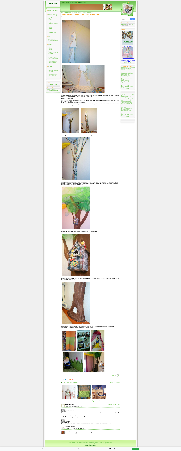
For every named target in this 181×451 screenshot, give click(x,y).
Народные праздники (53, 74)
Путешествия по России (53, 59)
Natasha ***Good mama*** (114, 375)
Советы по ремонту (52, 13)
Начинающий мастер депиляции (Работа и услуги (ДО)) (126, 109)
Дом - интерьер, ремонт (53, 10)
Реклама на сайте (53, 84)
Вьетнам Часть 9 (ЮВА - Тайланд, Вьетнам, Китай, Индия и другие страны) (127, 86)
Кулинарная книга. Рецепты (54, 15)
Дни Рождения (51, 71)
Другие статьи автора (115, 382)
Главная (63, 2)
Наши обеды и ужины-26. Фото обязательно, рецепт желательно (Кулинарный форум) (127, 73)
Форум (71, 2)
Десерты (50, 29)
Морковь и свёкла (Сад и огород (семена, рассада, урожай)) (126, 82)
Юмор (49, 65)
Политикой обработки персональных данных (120, 448)
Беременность (98, 441)
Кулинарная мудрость (53, 32)
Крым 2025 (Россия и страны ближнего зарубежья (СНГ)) (126, 71)
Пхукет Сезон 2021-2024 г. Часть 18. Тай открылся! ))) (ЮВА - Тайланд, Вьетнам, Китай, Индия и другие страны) (127, 78)
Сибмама (67, 2)
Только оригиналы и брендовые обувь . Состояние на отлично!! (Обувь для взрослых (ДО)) (126, 103)
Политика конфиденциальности (90, 445)
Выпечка (50, 27)
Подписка (75, 2)
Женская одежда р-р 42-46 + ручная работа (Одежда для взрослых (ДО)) (127, 94)
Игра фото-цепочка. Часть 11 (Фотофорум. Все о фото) (126, 81)
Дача (49, 36)
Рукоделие (50, 44)
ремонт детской (70, 382)
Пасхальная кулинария (53, 70)
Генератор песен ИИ (53, 76)
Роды (103, 441)
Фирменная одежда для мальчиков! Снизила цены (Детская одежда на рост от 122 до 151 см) (127, 114)
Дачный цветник (52, 39)
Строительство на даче (53, 40)
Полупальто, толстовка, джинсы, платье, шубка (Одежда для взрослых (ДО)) (126, 96)
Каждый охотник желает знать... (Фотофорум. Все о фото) (126, 69)
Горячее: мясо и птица (53, 23)
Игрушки (50, 49)
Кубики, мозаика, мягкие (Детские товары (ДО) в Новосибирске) (127, 101)
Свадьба (50, 67)
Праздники (50, 66)
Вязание (50, 48)
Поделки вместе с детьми (54, 45)
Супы (50, 22)
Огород (50, 37)
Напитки (50, 28)
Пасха (50, 69)
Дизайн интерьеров (52, 11)
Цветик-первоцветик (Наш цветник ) (127, 68)
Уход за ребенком (107, 441)
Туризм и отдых (51, 50)
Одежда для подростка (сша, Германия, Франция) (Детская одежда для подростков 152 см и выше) (127, 111)
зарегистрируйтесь (96, 437)
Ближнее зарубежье (53, 61)
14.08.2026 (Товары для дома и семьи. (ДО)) (126, 107)
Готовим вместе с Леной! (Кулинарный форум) (125, 75)
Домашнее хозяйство (52, 14)
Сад (49, 41)
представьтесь (88, 437)
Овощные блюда (52, 26)
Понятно (136, 448)
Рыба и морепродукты (53, 24)
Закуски (50, 19)
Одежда (50, 47)
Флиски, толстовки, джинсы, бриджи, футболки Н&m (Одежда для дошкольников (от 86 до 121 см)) (127, 99)
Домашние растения (52, 35)
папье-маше (76, 382)
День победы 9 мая (52, 75)
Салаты (50, 20)
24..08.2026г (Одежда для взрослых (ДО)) (127, 105)
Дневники (80, 2)
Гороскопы (88, 441)
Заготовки (50, 31)
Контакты (84, 2)
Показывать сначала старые (114, 404)
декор (65, 382)
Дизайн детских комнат (88, 12)
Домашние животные (52, 33)
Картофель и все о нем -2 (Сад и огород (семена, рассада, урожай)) (127, 84)
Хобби (49, 43)
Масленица (51, 72)
